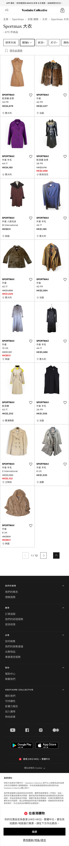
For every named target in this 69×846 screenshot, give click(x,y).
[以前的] (25, 555)
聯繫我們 (10, 679)
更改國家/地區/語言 (34, 840)
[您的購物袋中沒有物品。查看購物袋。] (62, 10)
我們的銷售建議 (14, 646)
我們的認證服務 (14, 619)
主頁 (5, 19)
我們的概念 (11, 592)
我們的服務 (10, 586)
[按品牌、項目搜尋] (6, 10)
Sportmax (18, 19)
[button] (62, 10)
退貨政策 (10, 624)
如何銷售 (10, 641)
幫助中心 (10, 674)
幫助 (7, 667)
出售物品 (10, 652)
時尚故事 (10, 717)
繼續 (34, 832)
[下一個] (43, 555)
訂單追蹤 (10, 614)
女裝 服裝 (33, 19)
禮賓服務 (10, 597)
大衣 (44, 19)
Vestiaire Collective (19, 690)
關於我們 (10, 696)
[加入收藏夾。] (31, 95)
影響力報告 (11, 706)
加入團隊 (10, 711)
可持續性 (10, 701)
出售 (7, 635)
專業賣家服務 (13, 657)
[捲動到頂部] (56, 555)
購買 (7, 608)
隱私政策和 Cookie (33, 767)
